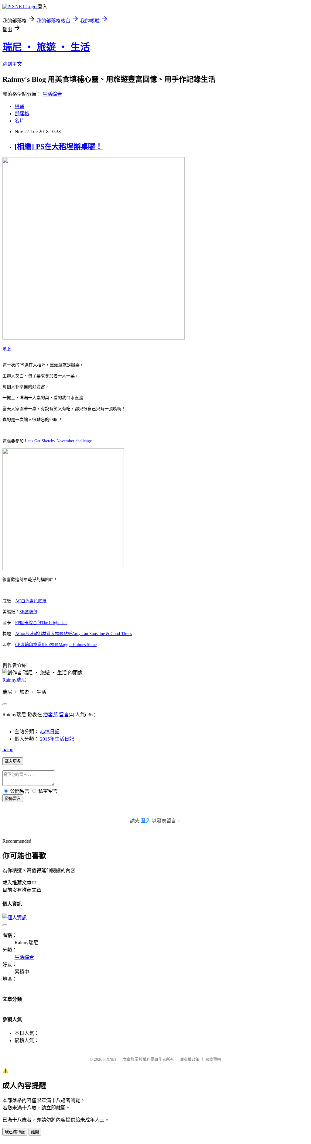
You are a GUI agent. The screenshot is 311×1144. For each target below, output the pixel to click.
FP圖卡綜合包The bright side (41, 622)
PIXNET (110, 1059)
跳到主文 (12, 64)
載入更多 (13, 761)
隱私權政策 (190, 1059)
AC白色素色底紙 (30, 601)
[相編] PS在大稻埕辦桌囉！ (59, 146)
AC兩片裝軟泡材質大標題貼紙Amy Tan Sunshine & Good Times (73, 633)
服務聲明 (213, 1059)
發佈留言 (13, 798)
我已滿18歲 (15, 1132)
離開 (35, 1132)
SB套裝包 (28, 612)
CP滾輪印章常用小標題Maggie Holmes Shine (56, 644)
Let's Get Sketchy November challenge (58, 441)
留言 (64, 714)
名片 (19, 120)
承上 (6, 349)
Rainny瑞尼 (14, 680)
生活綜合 (52, 94)
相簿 (19, 106)
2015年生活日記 (57, 738)
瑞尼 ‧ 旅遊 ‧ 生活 (46, 47)
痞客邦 (50, 714)
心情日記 (50, 731)
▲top (7, 749)
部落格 (22, 113)
